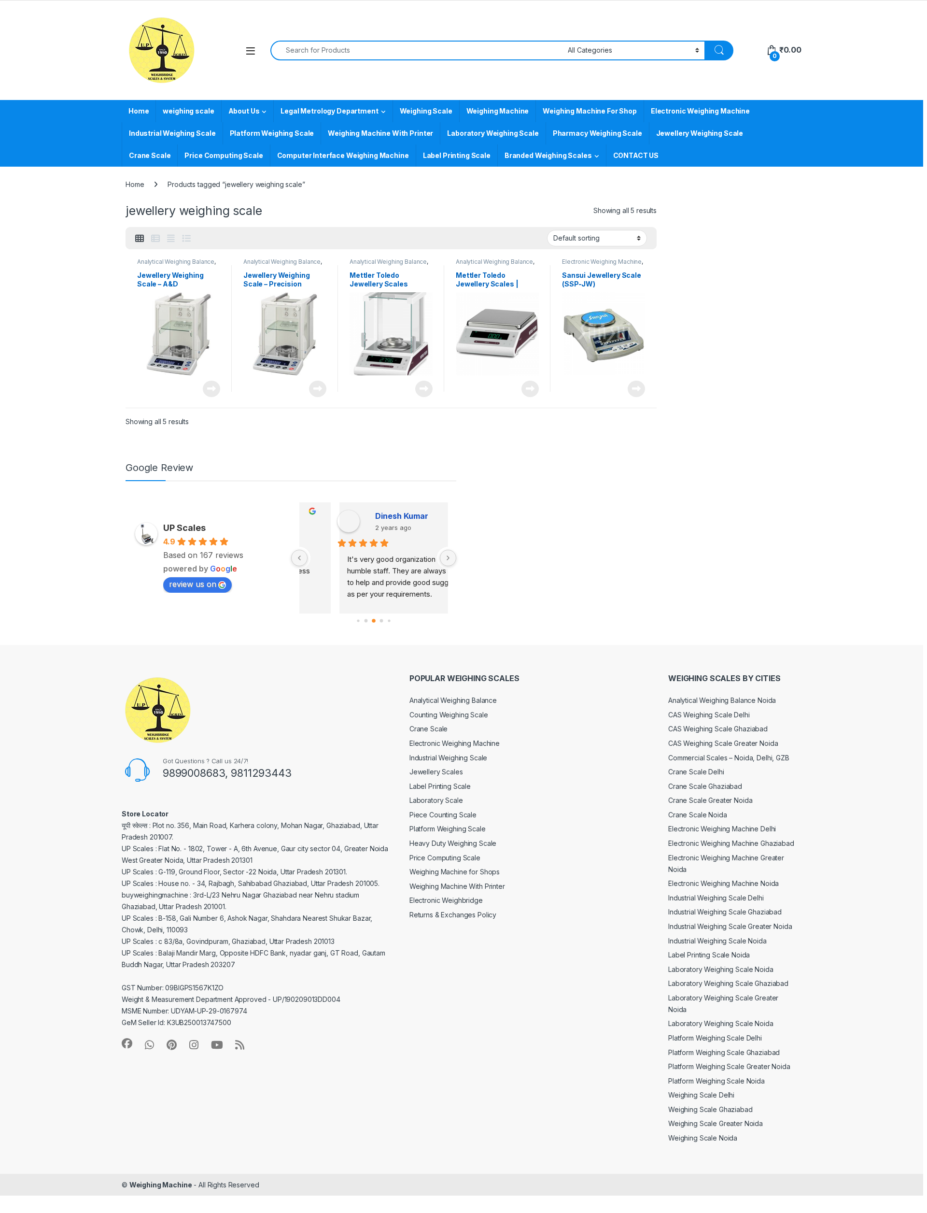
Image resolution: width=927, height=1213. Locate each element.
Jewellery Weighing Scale (700, 133)
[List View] (186, 238)
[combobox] (416, 50)
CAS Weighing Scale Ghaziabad (718, 729)
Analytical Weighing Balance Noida (722, 700)
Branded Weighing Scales (548, 155)
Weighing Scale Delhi (701, 1095)
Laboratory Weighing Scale (493, 133)
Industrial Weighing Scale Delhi (716, 898)
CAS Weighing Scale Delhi (709, 715)
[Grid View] (139, 238)
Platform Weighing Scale (272, 133)
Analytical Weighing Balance (175, 261)
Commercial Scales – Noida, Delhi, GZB (728, 758)
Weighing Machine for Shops (454, 872)
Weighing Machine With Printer (380, 133)
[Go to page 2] (374, 621)
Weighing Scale (426, 111)
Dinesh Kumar (365, 516)
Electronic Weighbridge (446, 900)
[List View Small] (155, 238)
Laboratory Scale (436, 800)
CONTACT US (636, 155)
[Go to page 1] (365, 620)
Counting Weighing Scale (448, 715)
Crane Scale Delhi (696, 772)
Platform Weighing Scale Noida (716, 1081)
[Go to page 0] (358, 620)
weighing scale (188, 111)
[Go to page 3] (381, 620)
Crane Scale (149, 155)
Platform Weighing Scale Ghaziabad (724, 1052)
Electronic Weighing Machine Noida (723, 883)
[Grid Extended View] (171, 238)
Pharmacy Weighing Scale (597, 133)
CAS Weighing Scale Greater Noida (723, 743)
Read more (211, 389)
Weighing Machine (497, 111)
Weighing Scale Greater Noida (715, 1123)
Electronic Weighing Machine (700, 111)
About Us (244, 111)
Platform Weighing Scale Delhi (715, 1038)
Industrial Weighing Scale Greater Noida (730, 926)
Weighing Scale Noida (702, 1138)
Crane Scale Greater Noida (710, 800)
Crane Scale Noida (697, 815)
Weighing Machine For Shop (590, 111)
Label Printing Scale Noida (709, 955)
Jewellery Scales (436, 772)
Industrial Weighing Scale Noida (717, 941)
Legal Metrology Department (329, 111)
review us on (192, 584)
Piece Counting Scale (443, 815)
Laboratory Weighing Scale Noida (720, 969)
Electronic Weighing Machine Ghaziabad (731, 843)
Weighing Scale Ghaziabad (710, 1109)
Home (138, 111)
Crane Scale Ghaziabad (705, 786)
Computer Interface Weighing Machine (343, 155)
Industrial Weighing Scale (172, 133)
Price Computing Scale (223, 155)
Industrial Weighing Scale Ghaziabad (725, 912)
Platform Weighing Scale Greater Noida (729, 1066)
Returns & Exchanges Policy (452, 915)
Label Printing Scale (457, 155)
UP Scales (184, 528)
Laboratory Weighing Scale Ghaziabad (728, 983)
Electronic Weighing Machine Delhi (722, 829)
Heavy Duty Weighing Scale (453, 843)
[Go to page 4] (389, 620)
